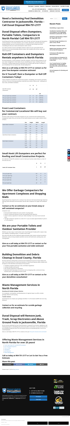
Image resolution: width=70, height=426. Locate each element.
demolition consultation (17, 277)
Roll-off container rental (39, 9)
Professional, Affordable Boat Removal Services (57, 53)
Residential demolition (34, 11)
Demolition (7, 349)
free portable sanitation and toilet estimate (25, 246)
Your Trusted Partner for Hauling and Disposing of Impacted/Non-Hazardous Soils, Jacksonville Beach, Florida (58, 65)
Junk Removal (7, 351)
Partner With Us (55, 6)
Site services (45, 11)
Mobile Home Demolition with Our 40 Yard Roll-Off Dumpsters (58, 49)
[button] (64, 18)
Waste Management (9, 352)
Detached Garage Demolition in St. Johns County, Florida (58, 41)
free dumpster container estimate (21, 70)
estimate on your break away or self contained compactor (23, 207)
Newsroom (48, 6)
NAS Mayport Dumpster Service (57, 45)
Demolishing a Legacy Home (57, 28)
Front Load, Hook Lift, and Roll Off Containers (15, 345)
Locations (37, 6)
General (17, 369)
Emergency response (55, 11)
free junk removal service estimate (38, 331)
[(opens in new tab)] (59, 392)
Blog (14, 369)
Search (51, 18)
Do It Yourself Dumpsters (10, 346)
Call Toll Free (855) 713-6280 (37, 391)
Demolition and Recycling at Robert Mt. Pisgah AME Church (58, 37)
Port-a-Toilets (7, 348)
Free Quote (30, 6)
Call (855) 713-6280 (64, 6)
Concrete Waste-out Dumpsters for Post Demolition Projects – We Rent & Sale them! (58, 59)
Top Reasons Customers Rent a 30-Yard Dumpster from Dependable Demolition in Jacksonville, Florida (58, 32)
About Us (42, 6)
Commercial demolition (54, 9)
